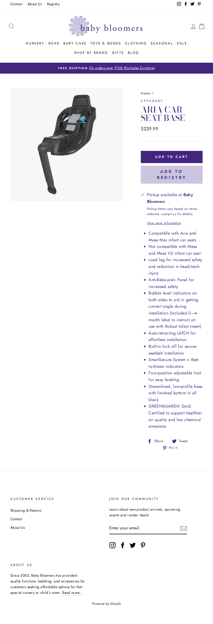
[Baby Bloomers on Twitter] (133, 545)
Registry (53, 4)
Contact (16, 4)
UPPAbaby (152, 101)
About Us (35, 4)
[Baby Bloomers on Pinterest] (143, 545)
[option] (106, 68)
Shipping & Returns (25, 510)
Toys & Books (105, 43)
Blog (133, 52)
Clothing (136, 43)
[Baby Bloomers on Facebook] (122, 545)
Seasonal (162, 43)
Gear (53, 43)
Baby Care (74, 43)
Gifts (118, 52)
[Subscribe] (183, 528)
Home (145, 93)
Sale (182, 43)
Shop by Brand (91, 52)
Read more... (72, 592)
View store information (164, 223)
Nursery (35, 43)
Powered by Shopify (106, 603)
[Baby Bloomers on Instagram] (112, 545)
